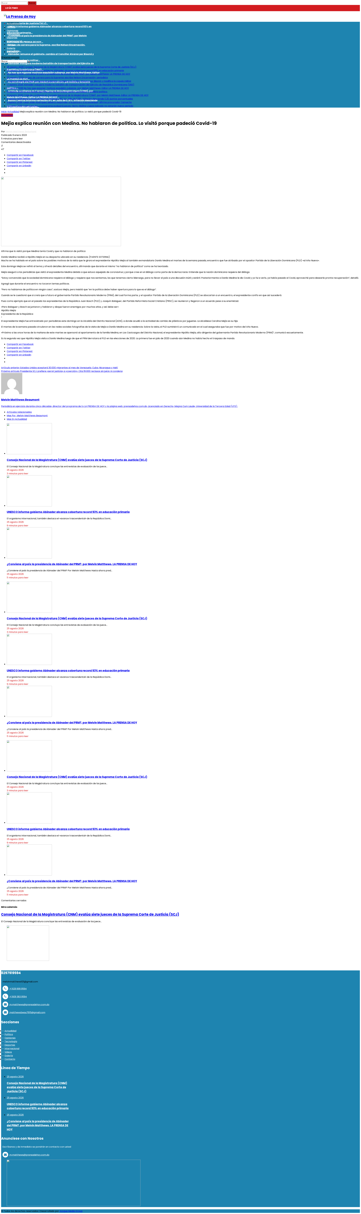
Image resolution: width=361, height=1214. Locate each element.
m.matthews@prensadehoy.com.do (29, 1004)
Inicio (4, 111)
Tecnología (11, 1041)
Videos (8, 1052)
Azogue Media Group (71, 1211)
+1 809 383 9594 (18, 996)
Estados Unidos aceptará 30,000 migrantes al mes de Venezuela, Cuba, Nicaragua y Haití (59, 367)
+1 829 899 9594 (18, 988)
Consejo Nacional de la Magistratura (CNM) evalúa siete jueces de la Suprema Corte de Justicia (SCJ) (77, 460)
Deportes (10, 1045)
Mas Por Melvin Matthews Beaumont (27, 415)
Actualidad (13, 111)
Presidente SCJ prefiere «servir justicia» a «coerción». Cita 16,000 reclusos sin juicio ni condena (62, 371)
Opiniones (10, 1038)
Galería (9, 1055)
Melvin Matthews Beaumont (20, 131)
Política (9, 1034)
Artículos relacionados (19, 412)
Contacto (10, 1059)
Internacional (12, 1048)
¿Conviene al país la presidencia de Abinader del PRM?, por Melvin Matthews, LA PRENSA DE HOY (72, 564)
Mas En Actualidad (17, 419)
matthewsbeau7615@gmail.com (27, 1012)
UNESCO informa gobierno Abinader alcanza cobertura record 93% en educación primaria (68, 512)
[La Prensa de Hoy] (20, 16)
